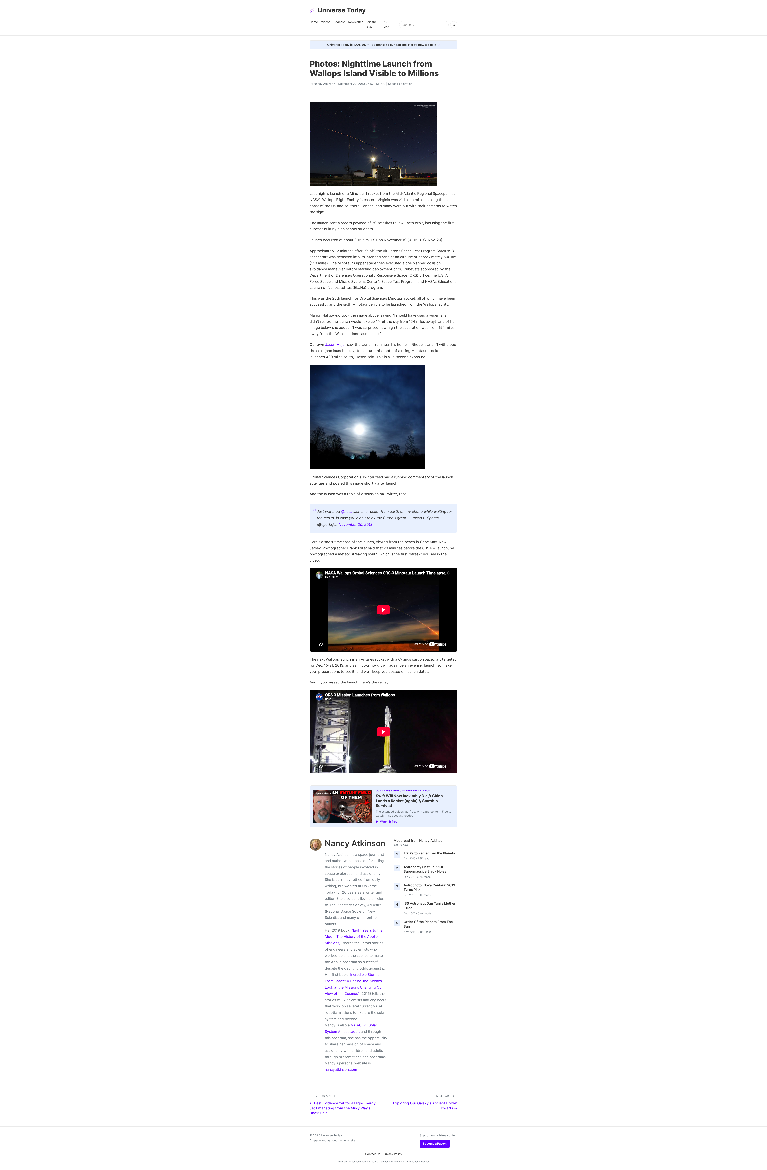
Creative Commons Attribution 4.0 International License (399, 1161)
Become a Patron (435, 1143)
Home (314, 22)
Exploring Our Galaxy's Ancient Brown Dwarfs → (425, 1105)
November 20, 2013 (355, 524)
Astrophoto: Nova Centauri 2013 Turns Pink (429, 887)
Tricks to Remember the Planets (429, 853)
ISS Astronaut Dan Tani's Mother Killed (430, 905)
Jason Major (335, 344)
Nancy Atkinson (324, 83)
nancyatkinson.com (341, 1069)
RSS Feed (386, 24)
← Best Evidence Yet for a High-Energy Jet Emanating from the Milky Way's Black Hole (343, 1108)
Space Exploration (400, 83)
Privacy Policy (393, 1154)
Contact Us (372, 1154)
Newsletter (355, 22)
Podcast (339, 22)
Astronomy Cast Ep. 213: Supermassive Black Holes (425, 869)
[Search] (453, 24)
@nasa (346, 511)
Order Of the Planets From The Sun (428, 924)
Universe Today (342, 10)
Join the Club (371, 24)
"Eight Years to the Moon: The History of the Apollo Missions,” (353, 936)
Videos (325, 22)
